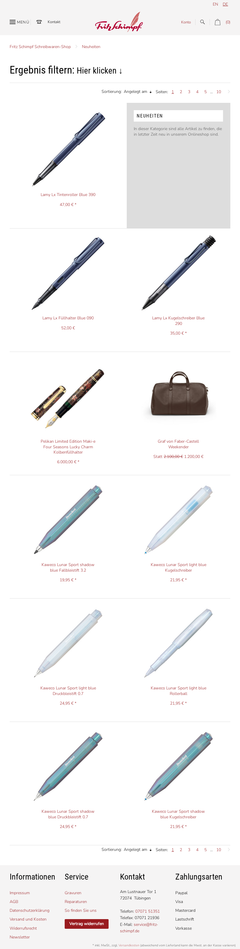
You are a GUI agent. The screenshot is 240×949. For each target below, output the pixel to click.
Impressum (20, 893)
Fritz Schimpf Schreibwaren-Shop (40, 47)
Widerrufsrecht (23, 928)
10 (218, 92)
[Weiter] (227, 90)
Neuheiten (91, 47)
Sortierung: (112, 91)
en (215, 4)
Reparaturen (76, 901)
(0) (228, 22)
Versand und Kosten (28, 919)
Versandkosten (129, 945)
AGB (14, 901)
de (225, 4)
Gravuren (73, 893)
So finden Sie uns (81, 910)
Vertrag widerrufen (86, 923)
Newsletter (20, 937)
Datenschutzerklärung (29, 910)
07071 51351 (147, 911)
